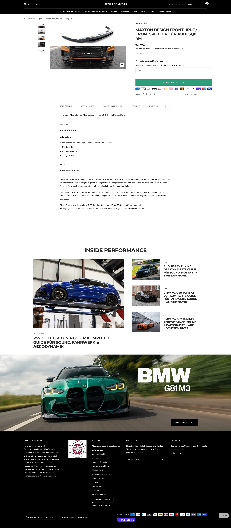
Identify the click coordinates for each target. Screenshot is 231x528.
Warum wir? (97, 486)
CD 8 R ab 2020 (39, 333)
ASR (165, 315)
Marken (114, 11)
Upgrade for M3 (184, 422)
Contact (152, 11)
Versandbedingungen (101, 474)
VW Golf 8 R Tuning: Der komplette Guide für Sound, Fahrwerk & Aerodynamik (72, 342)
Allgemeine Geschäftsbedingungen (106, 446)
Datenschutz (97, 450)
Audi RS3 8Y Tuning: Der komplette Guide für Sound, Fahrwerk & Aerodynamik (180, 271)
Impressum (96, 458)
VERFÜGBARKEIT (87, 106)
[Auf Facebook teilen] (143, 94)
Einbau (95, 482)
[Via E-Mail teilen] (154, 94)
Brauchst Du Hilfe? (190, 94)
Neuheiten (125, 11)
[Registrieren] (162, 459)
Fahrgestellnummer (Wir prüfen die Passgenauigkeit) (159, 65)
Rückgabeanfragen (100, 470)
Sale (135, 11)
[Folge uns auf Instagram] (174, 452)
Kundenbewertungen (101, 505)
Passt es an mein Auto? (113, 106)
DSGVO (95, 490)
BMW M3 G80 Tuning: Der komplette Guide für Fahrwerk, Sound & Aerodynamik (180, 297)
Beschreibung (66, 106)
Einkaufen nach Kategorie (96, 11)
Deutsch (190, 4)
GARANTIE (136, 106)
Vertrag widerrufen (102, 500)
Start (26, 19)
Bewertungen (165, 11)
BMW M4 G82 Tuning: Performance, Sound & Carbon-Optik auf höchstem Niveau (180, 323)
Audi (165, 262)
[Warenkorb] (205, 4)
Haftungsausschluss (100, 466)
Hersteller (153, 106)
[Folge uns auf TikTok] (180, 452)
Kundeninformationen (101, 462)
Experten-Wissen (99, 494)
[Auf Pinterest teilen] (146, 94)
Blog (143, 11)
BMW (165, 289)
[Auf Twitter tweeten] (150, 94)
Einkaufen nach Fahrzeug (70, 11)
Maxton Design (142, 24)
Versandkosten (152, 49)
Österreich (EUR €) (175, 4)
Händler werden (99, 478)
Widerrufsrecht (98, 454)
